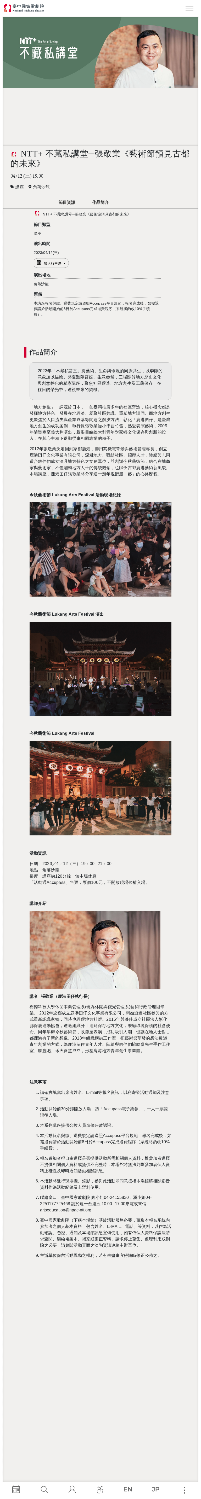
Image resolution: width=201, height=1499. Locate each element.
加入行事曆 (53, 263)
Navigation (190, 9)
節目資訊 (67, 202)
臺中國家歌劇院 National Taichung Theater (24, 8)
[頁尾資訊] (184, 1490)
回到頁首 (140, 203)
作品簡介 (100, 202)
